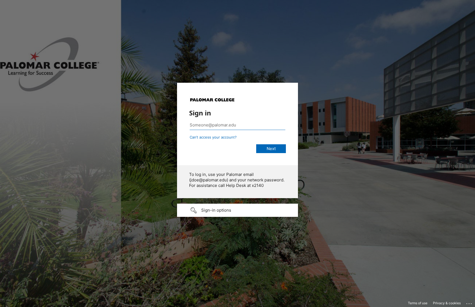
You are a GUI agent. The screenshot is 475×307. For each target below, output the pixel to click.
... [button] (469, 302)
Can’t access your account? (213, 137)
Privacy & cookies (447, 303)
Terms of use (417, 303)
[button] (237, 210)
